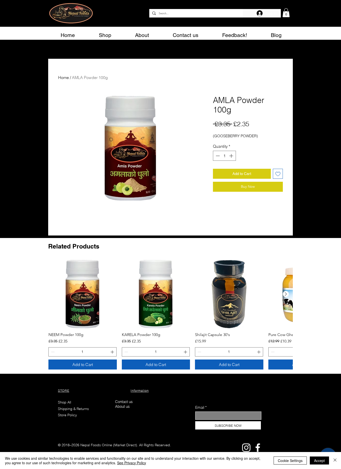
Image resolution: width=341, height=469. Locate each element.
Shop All (64, 402)
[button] (286, 12)
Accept (319, 460)
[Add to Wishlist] (278, 174)
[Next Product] (286, 294)
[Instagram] (246, 447)
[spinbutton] (224, 155)
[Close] (335, 460)
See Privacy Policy (131, 462)
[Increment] (231, 155)
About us (122, 406)
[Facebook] (257, 447)
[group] (170, 315)
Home (63, 77)
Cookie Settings (290, 460)
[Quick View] (82, 294)
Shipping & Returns (74, 408)
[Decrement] (217, 155)
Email (199, 407)
